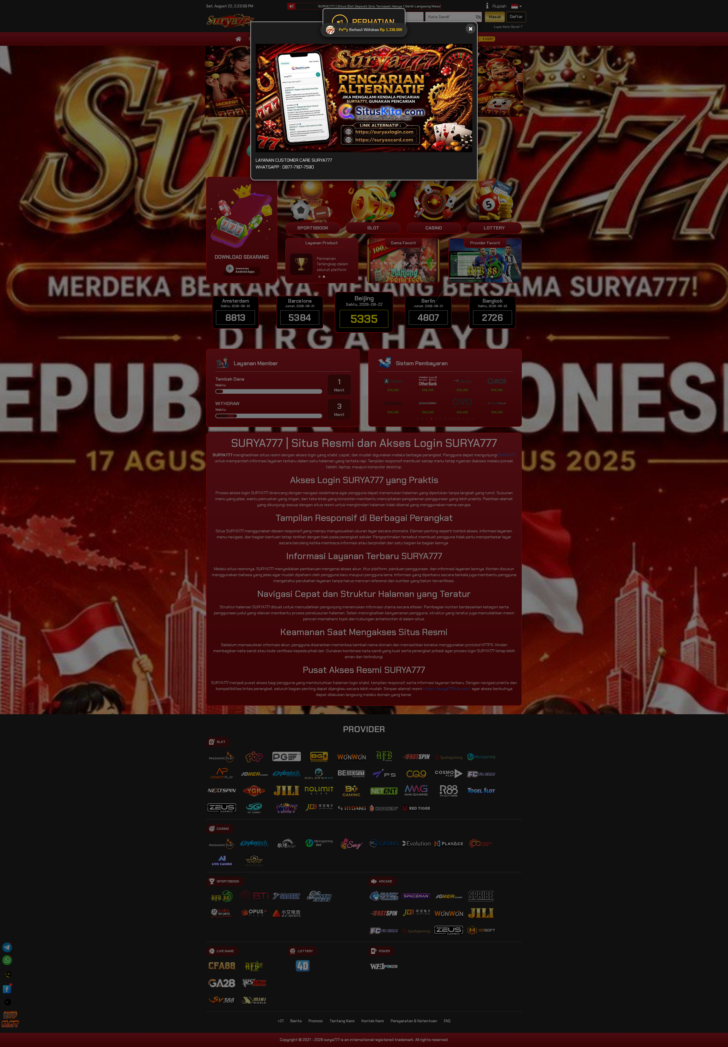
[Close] (470, 29)
